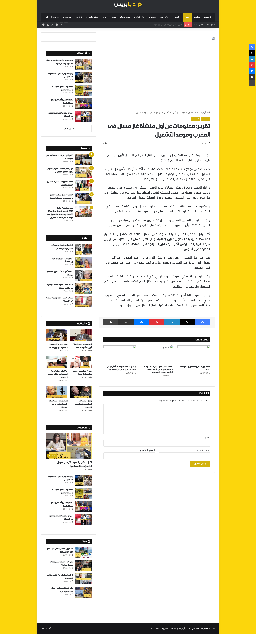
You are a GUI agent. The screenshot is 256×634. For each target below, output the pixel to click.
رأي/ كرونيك (165, 17)
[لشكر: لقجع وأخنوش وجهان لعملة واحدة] (83, 103)
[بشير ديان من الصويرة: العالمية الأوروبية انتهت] (56, 335)
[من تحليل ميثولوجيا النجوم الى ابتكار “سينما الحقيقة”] (56, 362)
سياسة (197, 17)
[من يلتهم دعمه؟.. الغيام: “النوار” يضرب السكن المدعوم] (83, 172)
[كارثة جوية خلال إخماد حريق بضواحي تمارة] (193, 354)
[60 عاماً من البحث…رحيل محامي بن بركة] (83, 275)
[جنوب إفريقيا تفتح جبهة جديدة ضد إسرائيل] (83, 77)
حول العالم (140, 17)
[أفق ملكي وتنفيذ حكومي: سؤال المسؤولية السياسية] (83, 64)
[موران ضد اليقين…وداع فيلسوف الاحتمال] (81, 362)
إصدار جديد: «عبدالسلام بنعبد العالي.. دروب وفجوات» (58, 404)
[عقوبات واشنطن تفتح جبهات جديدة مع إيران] (83, 565)
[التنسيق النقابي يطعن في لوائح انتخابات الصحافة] (83, 552)
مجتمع (153, 17)
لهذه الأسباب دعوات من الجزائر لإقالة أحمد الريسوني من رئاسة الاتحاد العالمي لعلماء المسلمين (158, 369)
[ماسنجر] (141, 322)
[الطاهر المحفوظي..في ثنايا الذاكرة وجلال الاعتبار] (83, 249)
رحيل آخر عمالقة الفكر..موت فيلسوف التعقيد (83, 404)
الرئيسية (207, 17)
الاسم (207, 437)
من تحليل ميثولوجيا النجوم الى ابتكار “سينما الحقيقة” (57, 374)
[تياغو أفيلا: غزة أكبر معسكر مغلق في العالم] (83, 159)
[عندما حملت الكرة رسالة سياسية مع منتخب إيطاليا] (83, 288)
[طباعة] (110, 322)
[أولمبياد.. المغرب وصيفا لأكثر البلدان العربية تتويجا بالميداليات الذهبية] (119, 354)
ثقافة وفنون (93, 17)
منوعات (68, 17)
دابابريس (195, 628)
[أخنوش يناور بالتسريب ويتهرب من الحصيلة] (83, 116)
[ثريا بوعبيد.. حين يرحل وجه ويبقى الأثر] (83, 262)
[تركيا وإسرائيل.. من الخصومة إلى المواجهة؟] (83, 578)
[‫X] (187, 322)
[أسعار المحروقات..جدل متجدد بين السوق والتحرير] (83, 185)
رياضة (177, 17)
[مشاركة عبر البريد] (126, 322)
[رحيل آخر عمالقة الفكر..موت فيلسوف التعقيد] (81, 392)
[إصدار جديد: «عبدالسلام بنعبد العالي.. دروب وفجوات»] (56, 392)
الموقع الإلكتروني (147, 450)
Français (55, 17)
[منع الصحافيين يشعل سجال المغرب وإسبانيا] (83, 592)
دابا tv (104, 17)
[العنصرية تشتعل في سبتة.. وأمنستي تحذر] (83, 90)
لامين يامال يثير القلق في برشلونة (167, 24)
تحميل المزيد (68, 128)
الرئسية (195, 119)
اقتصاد (187, 17)
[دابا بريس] (128, 4)
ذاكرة (79, 17)
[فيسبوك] (202, 322)
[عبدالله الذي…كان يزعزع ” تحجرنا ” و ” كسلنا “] (83, 301)
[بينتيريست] (156, 322)
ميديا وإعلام (125, 17)
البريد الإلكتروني (202, 450)
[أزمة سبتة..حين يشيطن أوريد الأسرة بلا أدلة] (81, 335)
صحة (114, 17)
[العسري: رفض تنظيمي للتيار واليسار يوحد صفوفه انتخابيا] (83, 198)
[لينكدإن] (172, 322)
